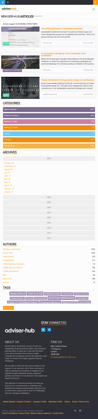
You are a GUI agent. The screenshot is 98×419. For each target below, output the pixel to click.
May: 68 (7, 179)
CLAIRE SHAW (67, 294)
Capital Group (8, 260)
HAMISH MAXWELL (17, 298)
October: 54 (8, 163)
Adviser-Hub (8, 253)
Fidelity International (11, 271)
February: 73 (9, 189)
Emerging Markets (50, 302)
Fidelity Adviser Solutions (13, 268)
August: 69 (8, 170)
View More (8, 308)
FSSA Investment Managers (14, 264)
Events (6, 134)
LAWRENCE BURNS (52, 294)
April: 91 (7, 182)
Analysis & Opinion (11, 116)
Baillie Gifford (8, 257)
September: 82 (10, 166)
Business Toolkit (10, 122)
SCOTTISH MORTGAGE (61, 298)
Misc (5, 275)
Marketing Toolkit (11, 128)
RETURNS (29, 298)
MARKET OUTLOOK (81, 294)
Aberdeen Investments (12, 249)
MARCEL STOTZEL (70, 303)
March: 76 (8, 185)
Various (6, 282)
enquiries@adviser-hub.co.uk (64, 357)
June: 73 (7, 176)
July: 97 (7, 173)
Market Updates (10, 109)
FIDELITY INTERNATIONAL (23, 302)
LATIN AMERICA (81, 298)
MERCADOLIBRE (40, 298)
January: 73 (8, 192)
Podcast (7, 140)
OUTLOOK (84, 302)
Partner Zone (9, 146)
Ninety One (7, 279)
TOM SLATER (35, 293)
